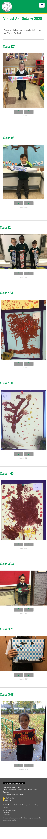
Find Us (8, 800)
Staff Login (10, 798)
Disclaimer (6, 814)
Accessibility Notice (9, 810)
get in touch (11, 820)
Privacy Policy (8, 812)
